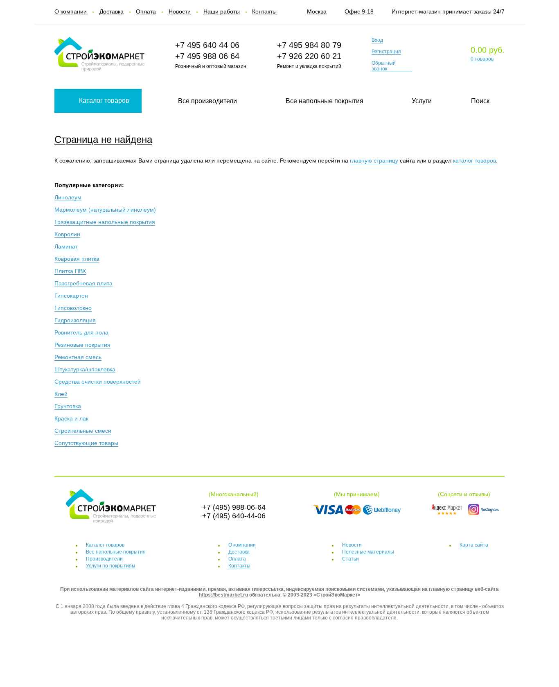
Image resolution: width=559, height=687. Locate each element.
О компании (70, 11)
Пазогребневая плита (83, 283)
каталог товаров (474, 160)
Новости (180, 11)
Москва (317, 11)
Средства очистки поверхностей (97, 381)
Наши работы (221, 11)
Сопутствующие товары (86, 443)
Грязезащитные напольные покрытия (104, 222)
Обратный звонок (384, 66)
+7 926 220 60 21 (309, 56)
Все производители (207, 100)
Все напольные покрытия (324, 100)
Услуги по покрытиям (110, 566)
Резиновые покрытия (82, 344)
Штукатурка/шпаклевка (84, 369)
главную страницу (374, 160)
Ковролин (67, 234)
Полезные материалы (368, 552)
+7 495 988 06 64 (207, 56)
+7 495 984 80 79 (309, 45)
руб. (488, 53)
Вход (377, 40)
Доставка (111, 11)
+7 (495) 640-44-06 (234, 516)
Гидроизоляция (75, 320)
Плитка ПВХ (70, 271)
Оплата (146, 11)
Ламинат (66, 246)
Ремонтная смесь (77, 357)
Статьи (350, 559)
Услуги (422, 100)
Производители (104, 559)
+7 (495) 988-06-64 (234, 507)
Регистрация (386, 51)
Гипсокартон (71, 295)
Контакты (264, 11)
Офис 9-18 (359, 11)
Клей (61, 394)
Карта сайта (474, 545)
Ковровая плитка (76, 258)
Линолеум (67, 197)
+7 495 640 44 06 (207, 45)
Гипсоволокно (73, 308)
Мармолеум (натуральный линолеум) (105, 209)
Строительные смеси (82, 430)
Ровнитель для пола (81, 332)
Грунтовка (67, 406)
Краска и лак (71, 418)
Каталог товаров (104, 100)
